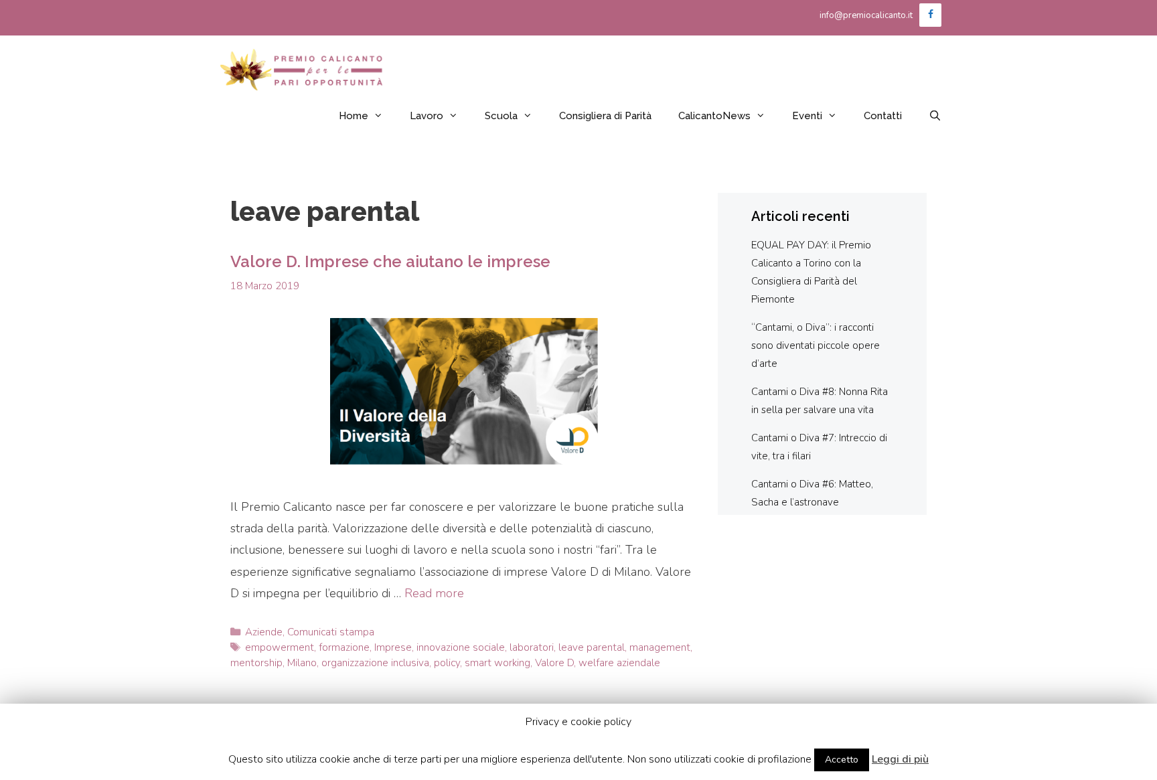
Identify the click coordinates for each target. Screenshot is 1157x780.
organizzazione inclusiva (375, 663)
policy (447, 663)
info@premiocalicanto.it (866, 15)
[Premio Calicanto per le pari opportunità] (302, 70)
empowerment (279, 647)
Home (353, 116)
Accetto (841, 759)
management (659, 647)
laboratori (532, 647)
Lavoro (426, 116)
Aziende (264, 632)
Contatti (883, 116)
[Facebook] (930, 15)
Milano (302, 663)
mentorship (256, 663)
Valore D (554, 663)
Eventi (807, 116)
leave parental (591, 647)
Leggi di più (900, 759)
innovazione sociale (460, 647)
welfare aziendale (619, 663)
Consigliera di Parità (605, 116)
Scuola (501, 116)
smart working (497, 663)
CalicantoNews (714, 116)
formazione (344, 647)
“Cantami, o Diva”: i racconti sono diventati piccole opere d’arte (815, 345)
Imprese (393, 647)
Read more (434, 593)
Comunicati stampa (330, 632)
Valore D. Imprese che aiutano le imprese (390, 261)
